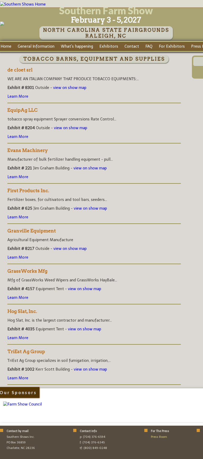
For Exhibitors (172, 46)
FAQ (149, 46)
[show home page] (2, 24)
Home (6, 46)
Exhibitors (108, 46)
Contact (131, 46)
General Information (36, 46)
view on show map (69, 87)
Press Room (159, 437)
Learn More (17, 96)
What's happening (77, 46)
